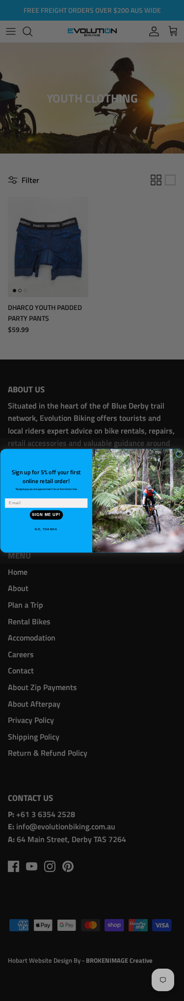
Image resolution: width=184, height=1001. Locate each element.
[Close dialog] (179, 454)
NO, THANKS (46, 529)
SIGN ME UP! (46, 514)
